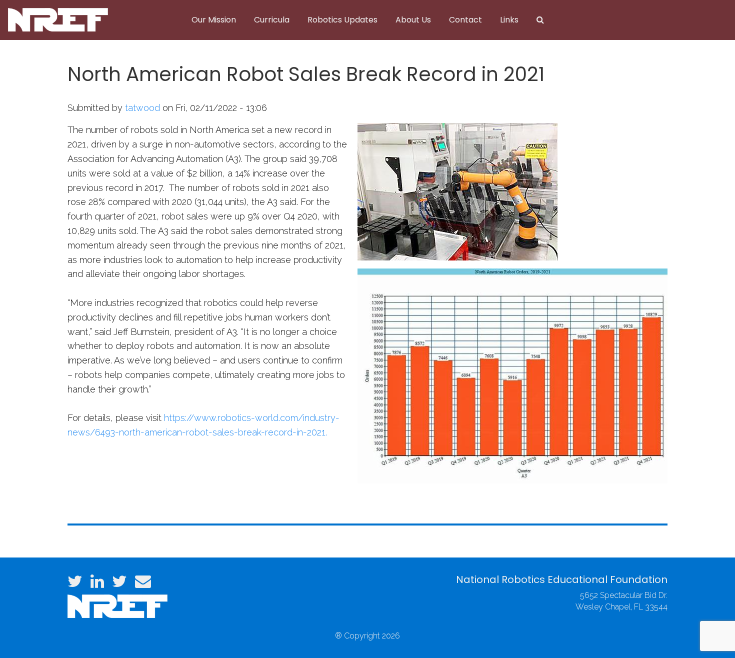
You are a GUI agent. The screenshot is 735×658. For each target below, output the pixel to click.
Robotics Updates (343, 20)
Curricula (272, 20)
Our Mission (214, 20)
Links (509, 20)
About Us (413, 20)
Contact (465, 20)
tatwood (142, 107)
